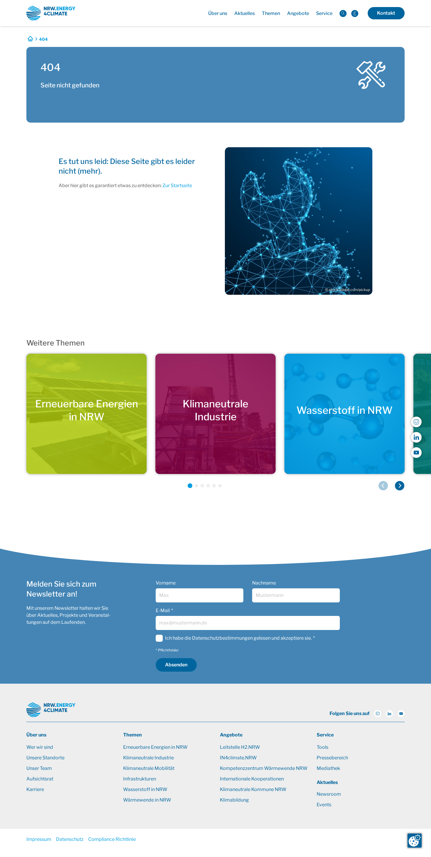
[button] (190, 485)
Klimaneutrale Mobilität (148, 768)
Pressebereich (332, 758)
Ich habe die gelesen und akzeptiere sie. (238, 638)
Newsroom (329, 794)
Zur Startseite (177, 185)
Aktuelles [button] (244, 13)
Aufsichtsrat (39, 779)
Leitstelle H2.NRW (240, 747)
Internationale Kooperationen (252, 779)
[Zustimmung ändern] (415, 841)
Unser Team (39, 768)
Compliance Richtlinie (112, 839)
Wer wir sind (39, 747)
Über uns (36, 735)
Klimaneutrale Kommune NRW (253, 789)
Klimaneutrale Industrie (148, 758)
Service (325, 735)
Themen (132, 735)
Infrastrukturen (139, 779)
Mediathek (328, 768)
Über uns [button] (217, 13)
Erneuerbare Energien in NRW (155, 747)
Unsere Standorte (45, 758)
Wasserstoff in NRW (145, 789)
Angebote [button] (298, 13)
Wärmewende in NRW (147, 800)
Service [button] (324, 13)
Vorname (166, 583)
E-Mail (163, 610)
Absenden (176, 665)
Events (324, 804)
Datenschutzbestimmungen (222, 638)
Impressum (38, 839)
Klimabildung (234, 800)
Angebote (231, 735)
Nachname (264, 583)
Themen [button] (271, 13)
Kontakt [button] (386, 13)
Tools (322, 747)
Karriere (35, 789)
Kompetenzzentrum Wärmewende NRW (264, 768)
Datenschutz (70, 839)
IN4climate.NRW (238, 758)
